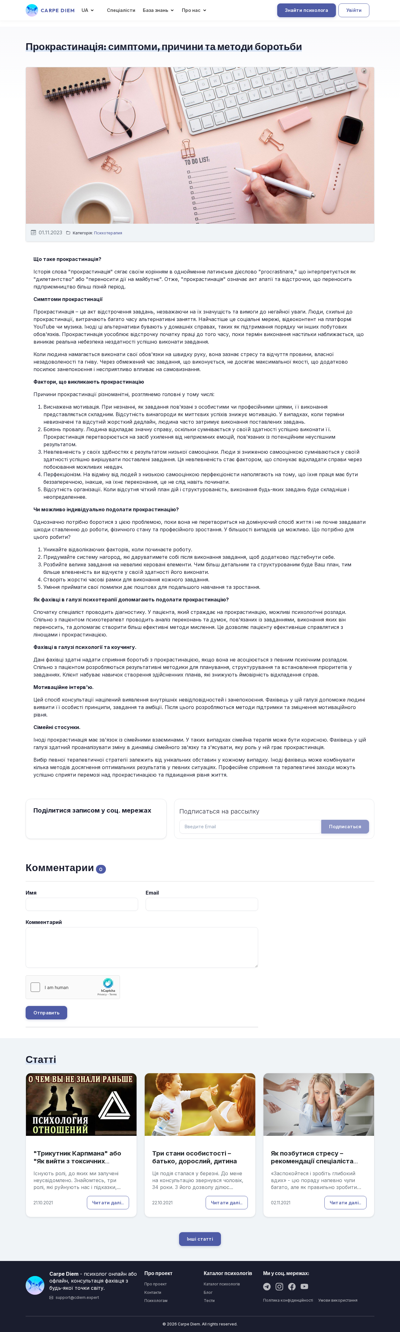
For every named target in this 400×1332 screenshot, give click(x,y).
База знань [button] (155, 10)
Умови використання (338, 1300)
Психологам (156, 1300)
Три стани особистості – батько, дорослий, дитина (194, 1157)
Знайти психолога (306, 10)
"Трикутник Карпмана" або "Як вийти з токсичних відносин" (77, 1161)
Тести (209, 1300)
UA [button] (85, 10)
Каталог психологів (222, 1284)
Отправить (46, 1012)
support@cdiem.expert (77, 1297)
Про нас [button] (191, 10)
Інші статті (200, 1239)
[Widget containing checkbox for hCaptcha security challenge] (73, 987)
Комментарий (44, 922)
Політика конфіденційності (288, 1300)
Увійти (354, 10)
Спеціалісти (121, 10)
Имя (31, 893)
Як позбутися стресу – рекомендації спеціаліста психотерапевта (312, 1161)
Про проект (155, 1284)
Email (152, 893)
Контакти (152, 1292)
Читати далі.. (108, 1202)
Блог (208, 1292)
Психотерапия (108, 233)
